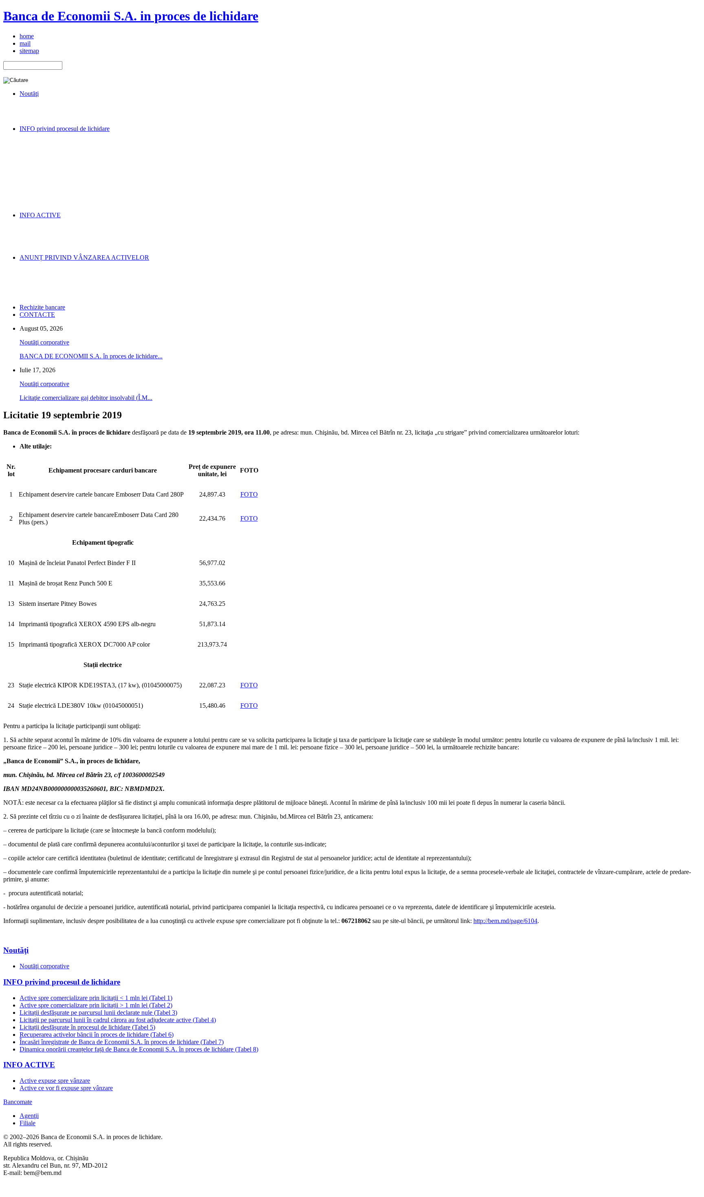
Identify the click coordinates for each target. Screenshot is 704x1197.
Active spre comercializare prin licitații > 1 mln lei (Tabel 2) (96, 1005)
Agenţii (29, 1115)
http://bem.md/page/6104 (505, 920)
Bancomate (17, 1101)
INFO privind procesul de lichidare (61, 982)
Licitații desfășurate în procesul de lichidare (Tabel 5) (87, 1027)
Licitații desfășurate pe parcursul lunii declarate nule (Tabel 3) (98, 1012)
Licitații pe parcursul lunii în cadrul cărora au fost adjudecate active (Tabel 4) (118, 1019)
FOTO (249, 494)
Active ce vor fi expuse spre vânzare (66, 1087)
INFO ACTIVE (29, 1064)
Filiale (27, 1123)
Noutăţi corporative (44, 342)
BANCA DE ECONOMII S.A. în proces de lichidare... (91, 356)
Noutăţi (16, 950)
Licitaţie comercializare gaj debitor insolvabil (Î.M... (86, 397)
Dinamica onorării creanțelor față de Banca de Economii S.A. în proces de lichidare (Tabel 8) (139, 1049)
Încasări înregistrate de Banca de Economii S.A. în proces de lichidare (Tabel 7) (122, 1041)
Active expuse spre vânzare (55, 1080)
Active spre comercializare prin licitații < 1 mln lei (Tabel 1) (96, 997)
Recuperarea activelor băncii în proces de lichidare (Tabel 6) (97, 1034)
